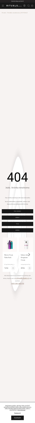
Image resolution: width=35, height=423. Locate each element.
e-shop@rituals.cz (22, 278)
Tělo (17, 223)
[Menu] (3, 6)
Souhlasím (17, 418)
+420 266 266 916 (17, 284)
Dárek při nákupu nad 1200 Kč (17, 1)
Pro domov (17, 211)
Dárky (18, 217)
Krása (17, 230)
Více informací (21, 410)
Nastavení (17, 413)
